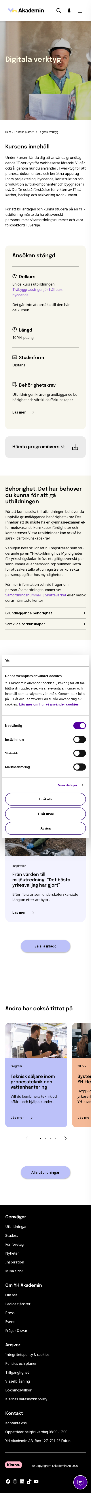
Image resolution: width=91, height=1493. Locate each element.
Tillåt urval (46, 813)
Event (10, 1321)
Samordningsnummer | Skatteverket (35, 595)
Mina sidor (14, 1271)
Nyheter (12, 1253)
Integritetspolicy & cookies (27, 1354)
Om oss (11, 1295)
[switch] (79, 739)
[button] (40, 1138)
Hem (8, 132)
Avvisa (45, 828)
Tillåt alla (45, 799)
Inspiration (14, 1262)
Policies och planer (21, 1363)
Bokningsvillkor (18, 1390)
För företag (14, 1244)
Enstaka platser (24, 132)
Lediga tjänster (17, 1303)
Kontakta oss (16, 1423)
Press (10, 1312)
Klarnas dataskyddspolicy (26, 1399)
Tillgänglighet (17, 1372)
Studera (11, 1235)
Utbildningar (16, 1226)
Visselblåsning (17, 1381)
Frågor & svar (16, 1330)
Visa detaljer (67, 785)
